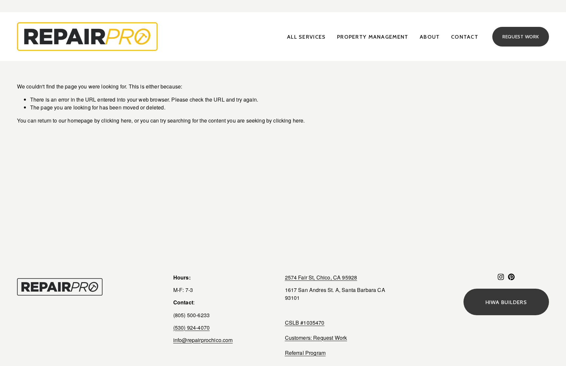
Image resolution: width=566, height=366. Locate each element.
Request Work (520, 37)
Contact (464, 36)
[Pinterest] (511, 277)
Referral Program (305, 352)
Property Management (372, 36)
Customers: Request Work (316, 337)
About (430, 36)
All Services (306, 36)
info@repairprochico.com (203, 340)
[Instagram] (501, 277)
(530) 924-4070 (191, 327)
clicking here (116, 120)
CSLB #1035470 (305, 322)
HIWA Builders (506, 302)
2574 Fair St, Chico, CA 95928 (321, 277)
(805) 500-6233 (191, 315)
